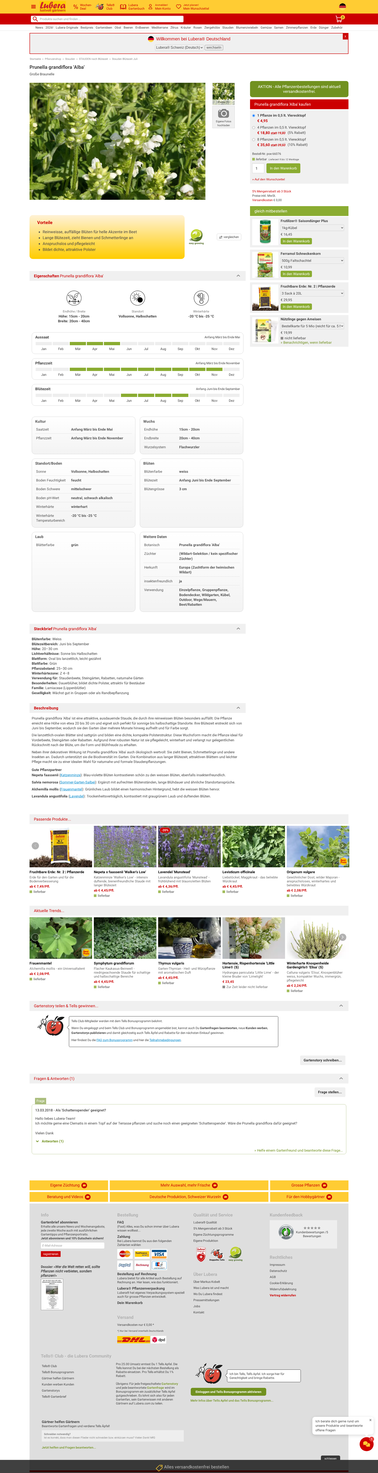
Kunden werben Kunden (58, 1384)
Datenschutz (278, 1271)
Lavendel (77, 796)
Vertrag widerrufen (283, 1295)
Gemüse (266, 27)
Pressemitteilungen (206, 1300)
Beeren (128, 27)
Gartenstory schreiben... (323, 1060)
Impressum (277, 1264)
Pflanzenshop (53, 58)
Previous (35, 846)
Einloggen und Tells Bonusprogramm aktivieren (228, 1392)
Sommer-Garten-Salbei (77, 782)
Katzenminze (70, 775)
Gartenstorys (51, 1390)
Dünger (324, 27)
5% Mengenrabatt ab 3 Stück (271, 191)
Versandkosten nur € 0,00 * (135, 1324)
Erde (313, 27)
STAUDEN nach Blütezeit (93, 58)
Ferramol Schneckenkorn (301, 254)
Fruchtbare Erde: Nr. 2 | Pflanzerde (308, 286)
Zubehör (337, 27)
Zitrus (174, 27)
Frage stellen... (330, 1092)
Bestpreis (86, 27)
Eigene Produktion (205, 1240)
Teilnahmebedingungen (165, 1040)
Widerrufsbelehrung (283, 1289)
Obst (118, 27)
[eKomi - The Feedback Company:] (286, 1232)
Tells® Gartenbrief (54, 1396)
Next (342, 846)
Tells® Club (49, 1366)
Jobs (196, 1306)
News (39, 27)
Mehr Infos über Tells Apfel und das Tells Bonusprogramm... (232, 1400)
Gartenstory (169, 1383)
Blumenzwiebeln (247, 27)
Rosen (197, 27)
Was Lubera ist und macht (211, 1288)
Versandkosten (262, 200)
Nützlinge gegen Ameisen (301, 319)
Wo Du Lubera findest (207, 1294)
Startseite (35, 58)
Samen (279, 27)
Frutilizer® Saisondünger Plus (304, 221)
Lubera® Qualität (205, 1222)
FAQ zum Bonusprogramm (114, 1040)
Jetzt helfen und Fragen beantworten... (69, 1447)
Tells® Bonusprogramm (58, 1372)
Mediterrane (160, 27)
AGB (273, 1277)
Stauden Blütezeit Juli (125, 58)
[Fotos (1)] (223, 93)
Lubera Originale (67, 27)
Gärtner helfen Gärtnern (58, 1378)
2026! (49, 27)
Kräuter (186, 27)
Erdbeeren (142, 27)
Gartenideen (104, 27)
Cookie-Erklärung (281, 1283)
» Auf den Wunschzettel (268, 179)
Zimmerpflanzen (297, 27)
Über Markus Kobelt (206, 1281)
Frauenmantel (71, 789)
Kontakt (198, 1312)
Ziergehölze (212, 27)
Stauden (228, 27)
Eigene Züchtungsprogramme (213, 1234)
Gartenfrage (155, 1387)
